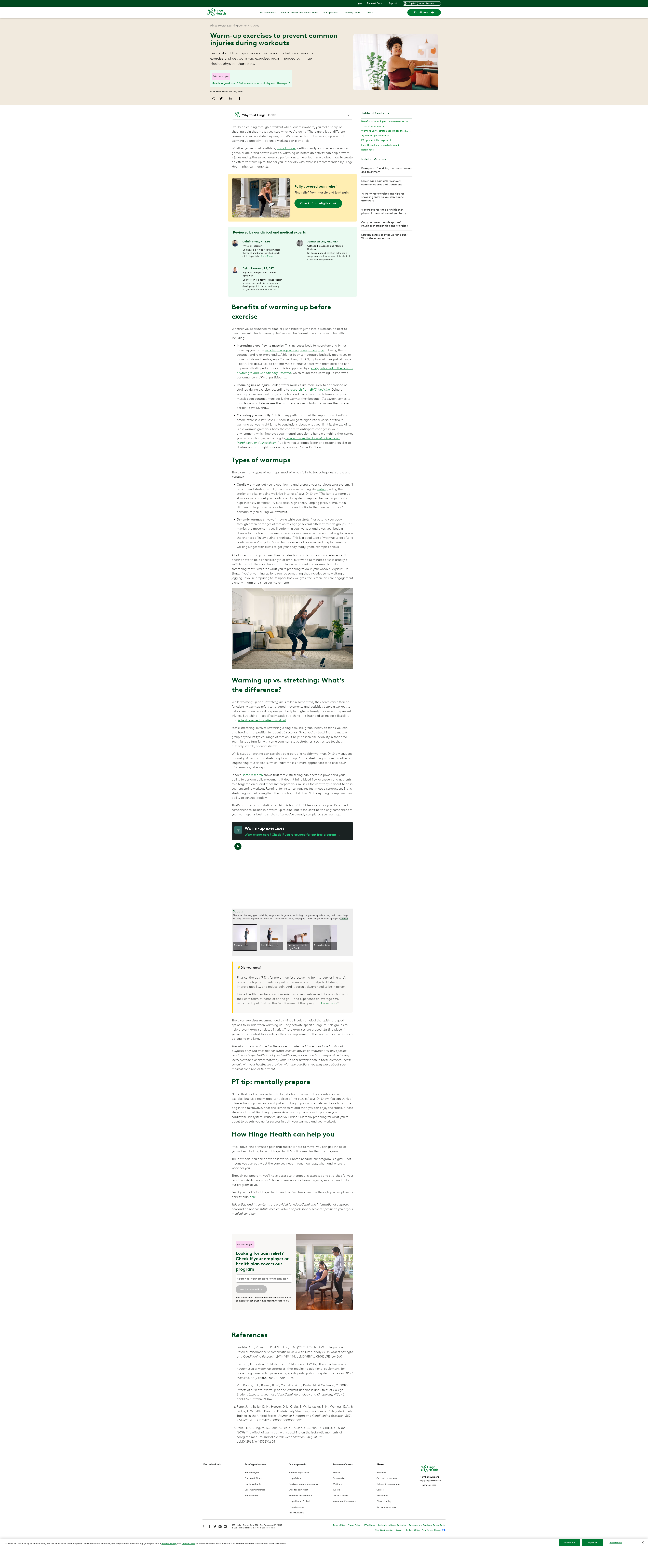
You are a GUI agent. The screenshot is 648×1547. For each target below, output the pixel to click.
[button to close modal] (359, 747)
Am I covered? (301, 794)
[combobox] (320, 783)
